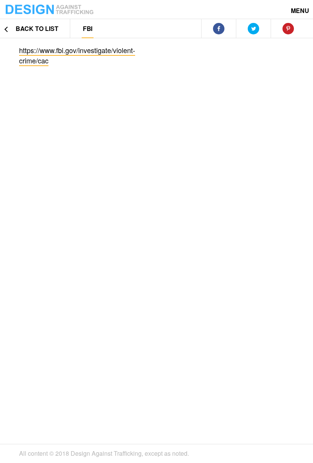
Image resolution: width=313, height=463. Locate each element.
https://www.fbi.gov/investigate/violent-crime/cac (77, 55)
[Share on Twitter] (253, 28)
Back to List (36, 28)
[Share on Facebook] (218, 28)
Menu (300, 10)
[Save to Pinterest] (288, 28)
